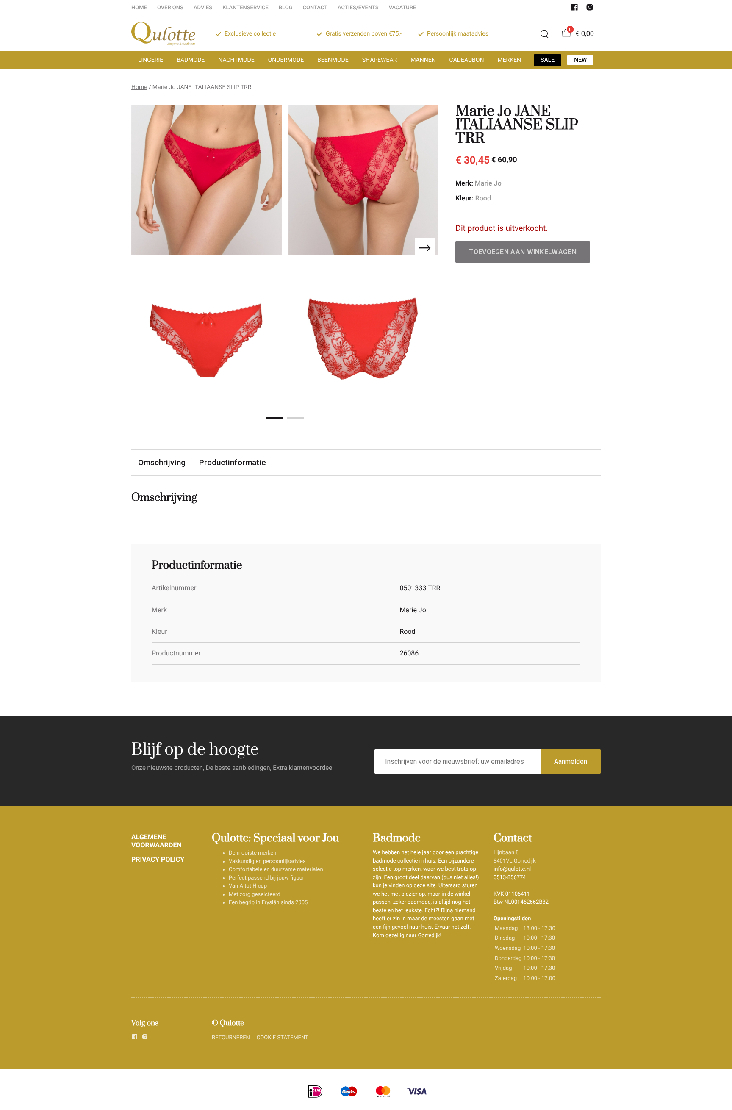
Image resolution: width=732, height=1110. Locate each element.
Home (139, 87)
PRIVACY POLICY (157, 859)
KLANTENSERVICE (245, 8)
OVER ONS (170, 8)
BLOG (286, 8)
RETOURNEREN (231, 1038)
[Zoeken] (544, 34)
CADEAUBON (466, 60)
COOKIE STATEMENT (282, 1038)
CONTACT (315, 8)
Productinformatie (232, 462)
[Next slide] (425, 248)
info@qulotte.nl (512, 869)
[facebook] (574, 9)
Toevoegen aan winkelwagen (523, 252)
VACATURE (402, 8)
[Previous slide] (145, 248)
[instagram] (589, 9)
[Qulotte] (163, 34)
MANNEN (422, 60)
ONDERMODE (286, 60)
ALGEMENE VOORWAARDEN (156, 841)
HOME (139, 8)
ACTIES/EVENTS (358, 8)
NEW (580, 60)
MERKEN (509, 60)
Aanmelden (570, 762)
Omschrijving (162, 462)
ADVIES (203, 8)
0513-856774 (510, 877)
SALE (548, 60)
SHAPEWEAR (379, 60)
